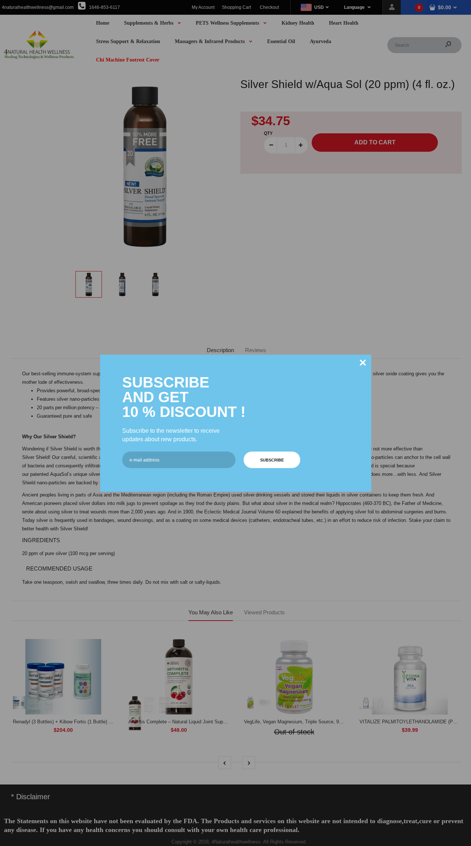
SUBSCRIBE (272, 460)
